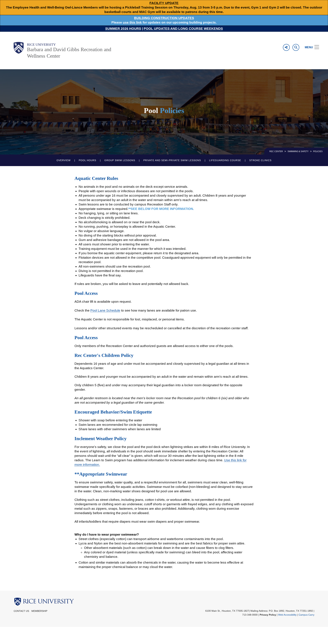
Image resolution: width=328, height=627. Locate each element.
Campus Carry (306, 614)
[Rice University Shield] (19, 48)
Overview (64, 160)
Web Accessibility (287, 614)
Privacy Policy (268, 615)
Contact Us (21, 611)
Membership (39, 611)
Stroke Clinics (260, 160)
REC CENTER (276, 151)
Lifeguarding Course (225, 160)
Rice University (41, 44)
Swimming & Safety (298, 151)
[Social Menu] (286, 47)
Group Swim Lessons (119, 160)
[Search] (295, 47)
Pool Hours (87, 160)
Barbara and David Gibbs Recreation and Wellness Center (69, 53)
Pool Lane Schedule (105, 310)
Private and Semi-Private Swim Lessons (172, 160)
